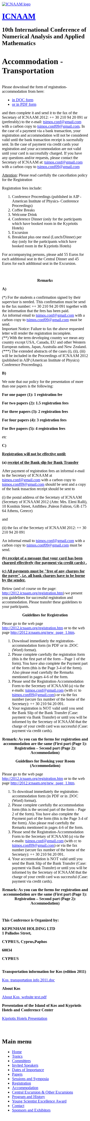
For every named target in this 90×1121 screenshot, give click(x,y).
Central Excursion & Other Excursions (42, 1092)
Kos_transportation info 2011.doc (28, 980)
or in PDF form (24, 104)
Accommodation (25, 1088)
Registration (21, 1083)
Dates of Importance (28, 1070)
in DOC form (22, 100)
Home (17, 1052)
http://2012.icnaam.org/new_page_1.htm (42, 632)
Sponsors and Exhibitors (31, 1110)
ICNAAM (19, 16)
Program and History (28, 1097)
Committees (21, 1061)
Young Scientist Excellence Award (39, 1101)
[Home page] (16, 4)
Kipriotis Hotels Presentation (24, 1018)
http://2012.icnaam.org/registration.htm (32, 593)
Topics (17, 1056)
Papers (17, 1074)
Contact (18, 1106)
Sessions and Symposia (30, 1079)
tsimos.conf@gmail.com (62, 122)
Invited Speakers (25, 1065)
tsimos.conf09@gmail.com (58, 126)
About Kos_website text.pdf (24, 997)
